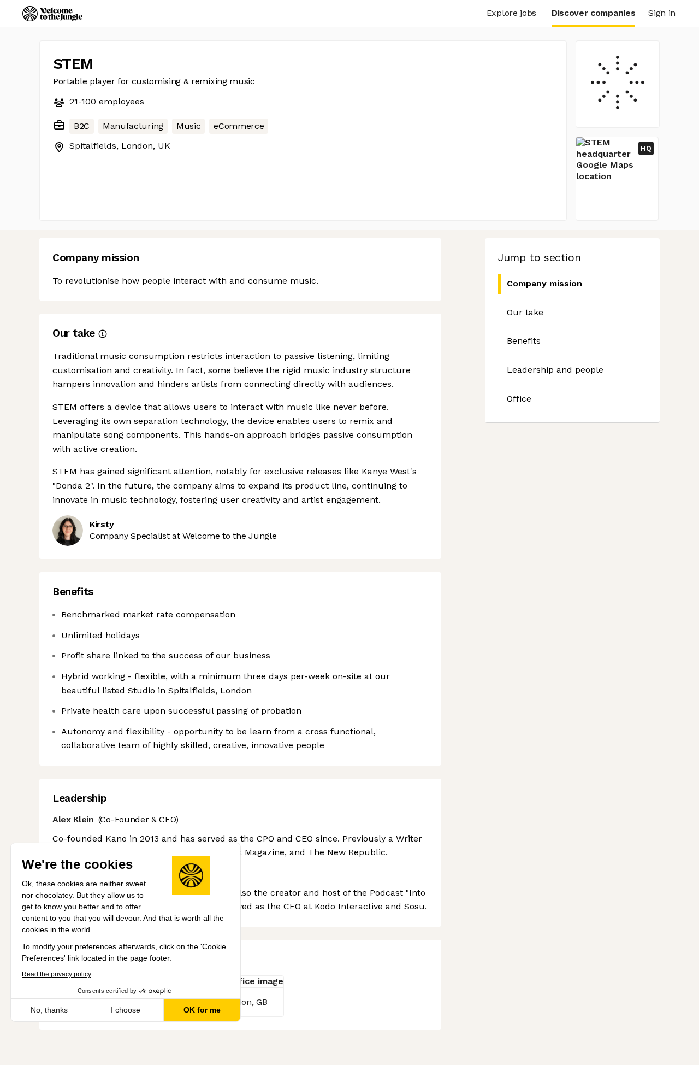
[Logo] (52, 13)
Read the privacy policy (56, 974)
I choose (125, 1009)
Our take (525, 312)
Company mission (544, 283)
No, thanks (49, 1009)
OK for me (202, 1009)
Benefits (524, 341)
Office (519, 398)
